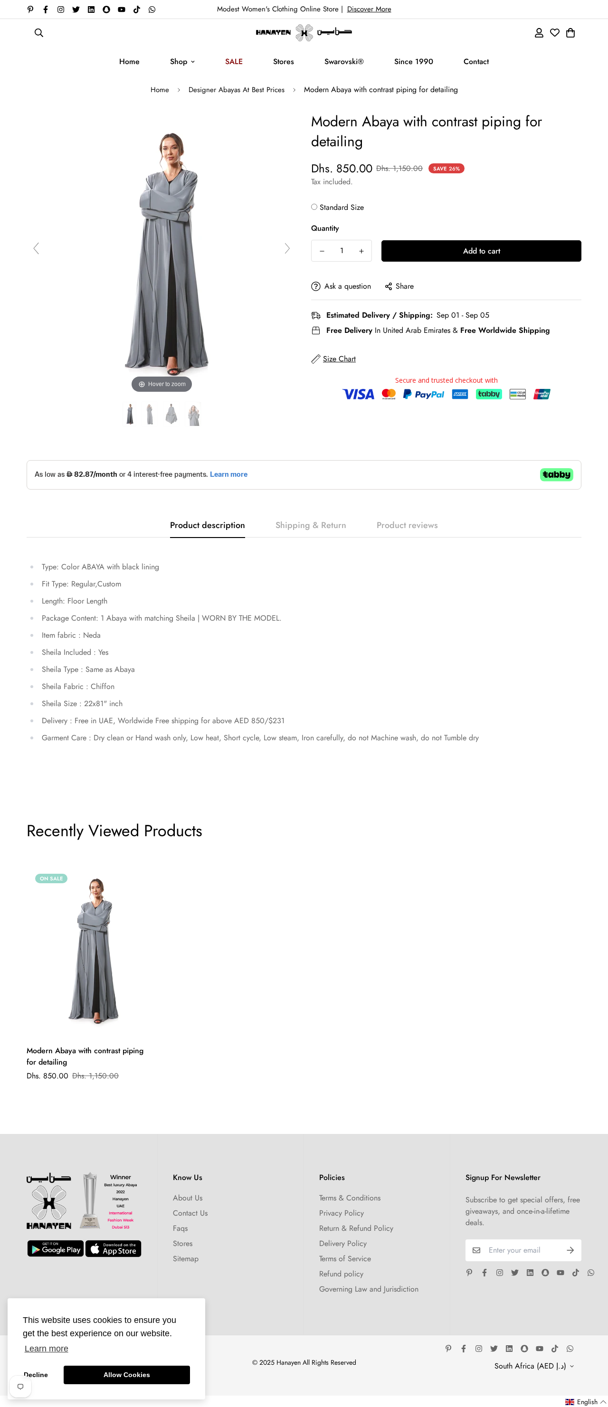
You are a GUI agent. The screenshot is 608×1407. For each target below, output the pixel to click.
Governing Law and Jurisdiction (368, 1289)
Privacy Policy (341, 1213)
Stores (283, 61)
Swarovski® (344, 61)
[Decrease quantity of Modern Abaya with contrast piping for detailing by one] (322, 251)
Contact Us (190, 1213)
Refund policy (341, 1273)
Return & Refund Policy (356, 1228)
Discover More (369, 9)
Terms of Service (345, 1258)
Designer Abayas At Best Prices (237, 90)
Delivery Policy (343, 1243)
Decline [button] (36, 1375)
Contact (476, 61)
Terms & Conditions (349, 1197)
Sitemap (186, 1258)
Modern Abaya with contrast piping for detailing (85, 1056)
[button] (586, 1402)
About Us (187, 1197)
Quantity (325, 228)
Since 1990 (413, 61)
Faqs (180, 1228)
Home (129, 61)
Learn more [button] (46, 1348)
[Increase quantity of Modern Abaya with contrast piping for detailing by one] (361, 251)
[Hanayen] (304, 32)
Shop (178, 61)
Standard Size (342, 207)
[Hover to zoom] (162, 252)
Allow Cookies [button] (127, 1375)
